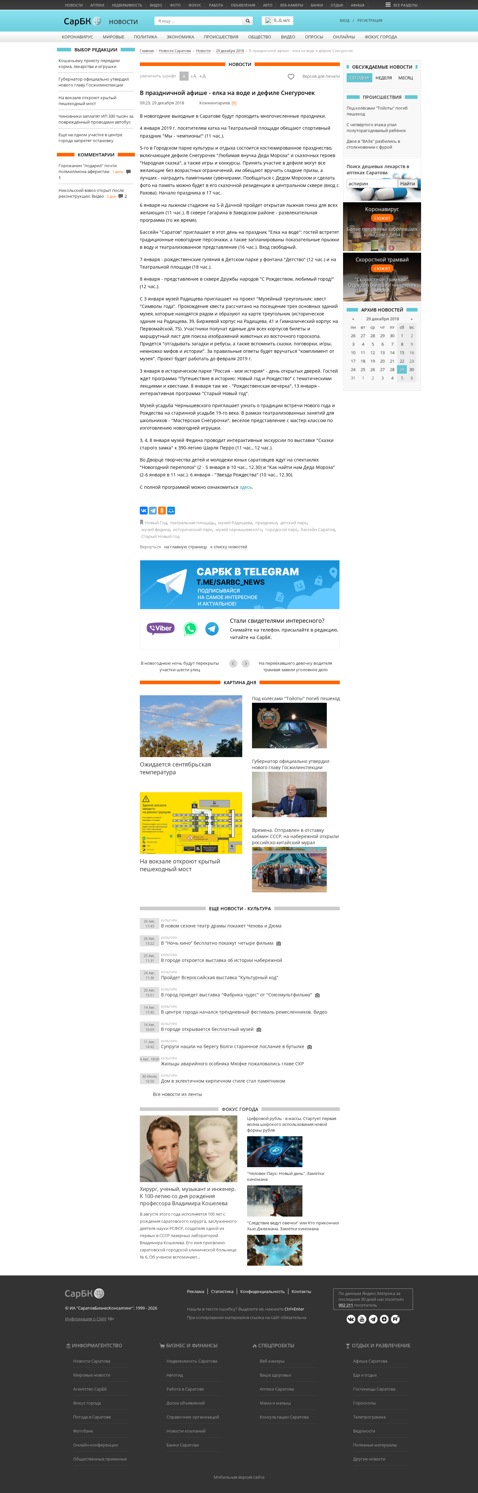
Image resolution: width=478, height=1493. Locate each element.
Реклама (195, 1291)
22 (402, 361)
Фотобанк (83, 1431)
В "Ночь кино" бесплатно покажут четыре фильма (217, 943)
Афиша (358, 5)
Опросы (314, 37)
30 (392, 336)
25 (363, 369)
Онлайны (344, 37)
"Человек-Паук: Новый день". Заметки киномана (285, 1176)
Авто (267, 5)
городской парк (281, 529)
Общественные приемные (100, 1459)
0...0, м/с (282, 20)
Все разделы (405, 5)
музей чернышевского (239, 529)
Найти (407, 183)
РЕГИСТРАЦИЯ (369, 20)
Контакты (301, 1291)
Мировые (113, 37)
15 (402, 352)
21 (392, 361)
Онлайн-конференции (95, 1445)
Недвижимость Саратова (191, 1361)
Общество (259, 37)
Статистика (222, 1291)
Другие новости (369, 1459)
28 (372, 336)
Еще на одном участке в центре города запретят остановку (90, 137)
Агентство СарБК (90, 1389)
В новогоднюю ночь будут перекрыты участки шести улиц (180, 666)
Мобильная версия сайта (239, 1477)
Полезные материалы (375, 1445)
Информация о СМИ (85, 1319)
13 (382, 352)
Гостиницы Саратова (374, 1389)
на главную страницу (185, 547)
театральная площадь (192, 523)
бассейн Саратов (318, 529)
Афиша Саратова (370, 1361)
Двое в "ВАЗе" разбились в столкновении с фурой (373, 144)
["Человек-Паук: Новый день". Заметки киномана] (293, 1201)
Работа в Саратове (185, 1389)
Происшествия (221, 37)
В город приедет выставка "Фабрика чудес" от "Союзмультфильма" (236, 995)
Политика (145, 37)
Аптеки (97, 5)
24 (353, 369)
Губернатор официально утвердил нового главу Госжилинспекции (94, 82)
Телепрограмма (369, 1417)
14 (392, 352)
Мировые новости (91, 1375)
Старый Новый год (160, 536)
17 (353, 361)
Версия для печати (321, 76)
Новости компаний (186, 1431)
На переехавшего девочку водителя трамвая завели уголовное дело (295, 666)
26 (353, 336)
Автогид (174, 1375)
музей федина (155, 529)
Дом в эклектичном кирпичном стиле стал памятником (223, 1081)
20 (382, 361)
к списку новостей (228, 547)
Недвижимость (127, 5)
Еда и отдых (365, 1375)
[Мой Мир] (171, 510)
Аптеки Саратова (277, 1389)
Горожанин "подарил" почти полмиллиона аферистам (88, 168)
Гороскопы (364, 1403)
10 (353, 352)
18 (363, 361)
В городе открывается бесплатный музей (207, 1029)
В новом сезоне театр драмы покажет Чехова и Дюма (221, 926)
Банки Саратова (182, 1445)
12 (372, 352)
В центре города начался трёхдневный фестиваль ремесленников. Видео (244, 1012)
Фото (175, 5)
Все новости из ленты (177, 1094)
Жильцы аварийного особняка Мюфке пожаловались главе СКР (232, 1063)
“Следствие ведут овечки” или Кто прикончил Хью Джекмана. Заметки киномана (293, 1226)
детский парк (293, 523)
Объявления (243, 5)
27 (363, 336)
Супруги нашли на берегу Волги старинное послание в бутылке (232, 1046)
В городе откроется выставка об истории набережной (221, 960)
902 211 (346, 1305)
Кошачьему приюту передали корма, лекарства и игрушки (89, 63)
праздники (266, 523)
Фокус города (381, 37)
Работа (216, 5)
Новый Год (156, 523)
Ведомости (364, 1431)
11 (363, 352)
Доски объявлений (185, 1403)
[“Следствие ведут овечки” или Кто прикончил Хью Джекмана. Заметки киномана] (293, 1250)
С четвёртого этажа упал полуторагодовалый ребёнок (376, 127)
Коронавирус (77, 37)
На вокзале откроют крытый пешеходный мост (87, 100)
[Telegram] (153, 510)
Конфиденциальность (262, 1291)
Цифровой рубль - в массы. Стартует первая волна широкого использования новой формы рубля (291, 1124)
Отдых (337, 5)
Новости (74, 5)
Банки (317, 5)
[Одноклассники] (162, 510)
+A (193, 76)
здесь (246, 487)
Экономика (180, 37)
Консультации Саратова (284, 1417)
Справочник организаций (192, 1417)
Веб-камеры (291, 5)
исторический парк (192, 529)
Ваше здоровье (275, 1375)
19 (372, 361)
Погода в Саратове (92, 1417)
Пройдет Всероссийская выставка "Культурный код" (219, 977)
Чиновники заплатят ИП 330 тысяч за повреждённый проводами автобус (96, 119)
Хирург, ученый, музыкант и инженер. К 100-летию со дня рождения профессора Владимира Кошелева (188, 1196)
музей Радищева (235, 523)
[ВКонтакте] (144, 510)
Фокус (195, 5)
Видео (156, 5)
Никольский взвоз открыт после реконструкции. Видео (91, 193)
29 (382, 336)
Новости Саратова (91, 1361)
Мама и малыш (275, 1403)
